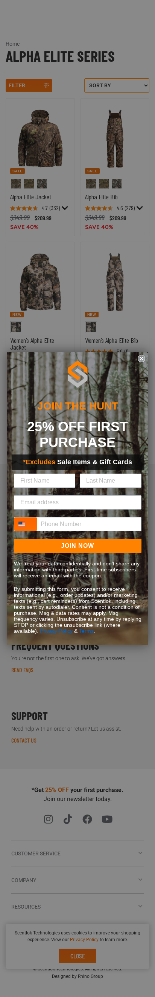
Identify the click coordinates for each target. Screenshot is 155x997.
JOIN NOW (77, 546)
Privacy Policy (56, 631)
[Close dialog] (141, 358)
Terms (86, 631)
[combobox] (25, 524)
